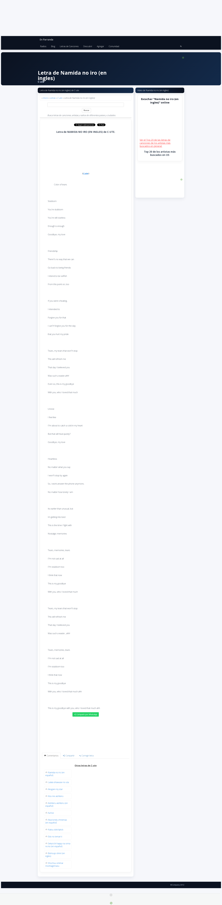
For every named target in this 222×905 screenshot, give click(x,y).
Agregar (100, 46)
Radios (43, 46)
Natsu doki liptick (55, 829)
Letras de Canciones (69, 46)
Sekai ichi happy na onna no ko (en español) (57, 845)
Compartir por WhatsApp (86, 714)
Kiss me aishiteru (55, 796)
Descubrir (87, 46)
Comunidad (114, 46)
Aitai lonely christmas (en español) (56, 821)
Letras (52, 98)
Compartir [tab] (70, 755)
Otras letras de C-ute (86, 765)
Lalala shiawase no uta (58, 782)
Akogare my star (55, 789)
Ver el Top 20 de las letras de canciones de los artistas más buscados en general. (155, 143)
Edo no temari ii (55, 836)
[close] (111, 895)
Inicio (45, 98)
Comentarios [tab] (52, 755)
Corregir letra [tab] (87, 755)
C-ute (59, 98)
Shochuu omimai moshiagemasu (54, 864)
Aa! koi (51, 812)
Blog (53, 46)
